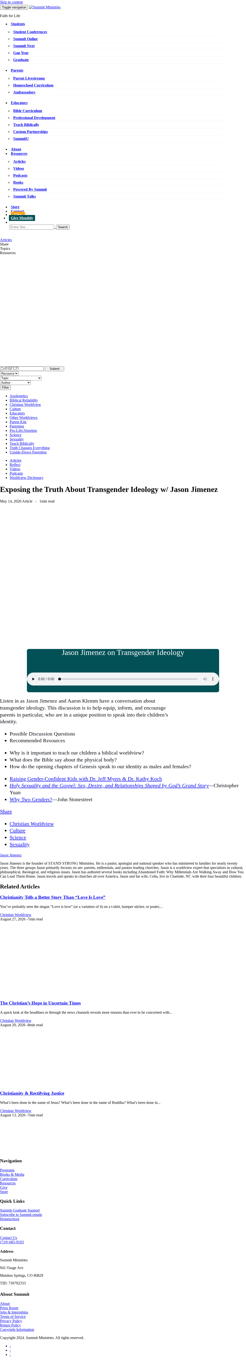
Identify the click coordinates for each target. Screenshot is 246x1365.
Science (15, 435)
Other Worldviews (23, 417)
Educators (19, 103)
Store (15, 207)
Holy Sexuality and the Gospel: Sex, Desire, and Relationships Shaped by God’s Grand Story (109, 785)
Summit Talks (24, 196)
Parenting (17, 426)
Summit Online (25, 39)
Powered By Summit (30, 189)
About (16, 149)
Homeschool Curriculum (33, 85)
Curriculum (8, 1179)
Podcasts (20, 175)
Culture (15, 409)
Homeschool (9, 1219)
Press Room (9, 1308)
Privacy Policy (11, 1321)
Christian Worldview (25, 405)
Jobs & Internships (14, 1312)
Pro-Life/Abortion (23, 430)
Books (18, 182)
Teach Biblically (26, 125)
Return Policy (10, 1325)
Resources (19, 153)
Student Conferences (30, 32)
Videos (18, 168)
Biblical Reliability (24, 400)
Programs (7, 1170)
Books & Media (12, 1174)
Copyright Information (17, 1329)
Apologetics (19, 396)
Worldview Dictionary (26, 478)
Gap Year (21, 53)
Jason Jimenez (11, 855)
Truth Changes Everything (30, 448)
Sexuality (17, 439)
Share (6, 811)
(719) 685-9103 (12, 1242)
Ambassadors (24, 92)
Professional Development (34, 118)
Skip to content (11, 2)
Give (18, 215)
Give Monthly (22, 218)
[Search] (128, 227)
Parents (17, 70)
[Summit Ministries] (45, 7)
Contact (17, 211)
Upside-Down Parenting (28, 452)
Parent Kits (18, 422)
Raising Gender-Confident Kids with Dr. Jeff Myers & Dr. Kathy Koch (86, 779)
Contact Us (8, 1238)
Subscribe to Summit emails (21, 1215)
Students (18, 24)
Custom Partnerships (30, 132)
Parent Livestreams (29, 78)
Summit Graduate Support (20, 1210)
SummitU (21, 139)
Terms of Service (13, 1317)
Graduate (21, 60)
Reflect (15, 465)
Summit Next (24, 46)
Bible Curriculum (27, 111)
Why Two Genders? (31, 799)
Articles (19, 161)
